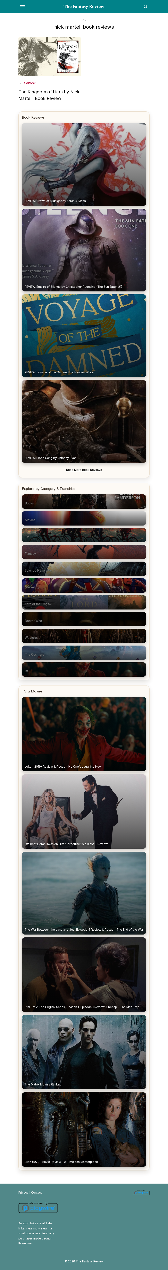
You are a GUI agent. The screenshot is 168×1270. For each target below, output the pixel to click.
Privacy (23, 1192)
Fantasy (29, 83)
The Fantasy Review (84, 6)
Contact (36, 1192)
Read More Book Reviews (84, 469)
